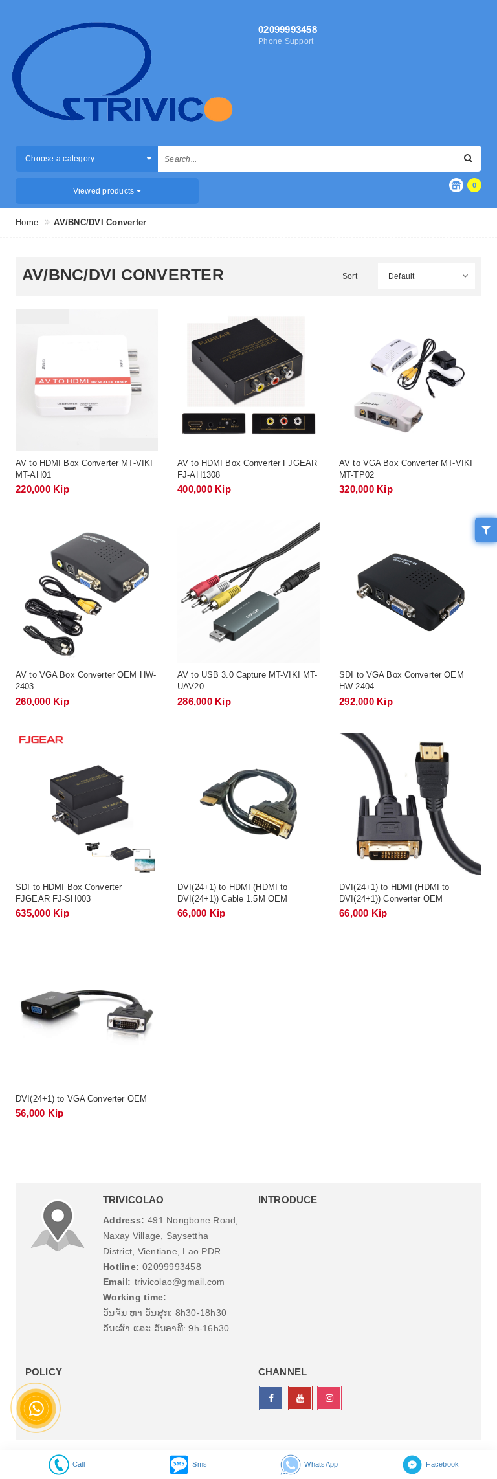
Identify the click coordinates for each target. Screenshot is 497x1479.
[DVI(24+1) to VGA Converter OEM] (87, 1015)
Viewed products (105, 190)
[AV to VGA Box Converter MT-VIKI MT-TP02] (410, 380)
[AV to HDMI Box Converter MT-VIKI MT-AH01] (87, 380)
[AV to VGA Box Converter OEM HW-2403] (87, 591)
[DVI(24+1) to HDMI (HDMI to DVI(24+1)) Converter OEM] (410, 804)
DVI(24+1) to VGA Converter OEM (81, 1099)
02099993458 (287, 29)
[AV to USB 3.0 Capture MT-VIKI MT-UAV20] (248, 591)
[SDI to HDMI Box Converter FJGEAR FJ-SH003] (87, 804)
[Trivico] (122, 74)
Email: (117, 1281)
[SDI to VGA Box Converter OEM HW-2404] (410, 591)
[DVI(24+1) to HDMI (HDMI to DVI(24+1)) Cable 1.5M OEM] (248, 804)
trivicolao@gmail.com (180, 1281)
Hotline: (121, 1267)
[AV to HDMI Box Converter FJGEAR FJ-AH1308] (248, 380)
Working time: (134, 1297)
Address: (123, 1220)
